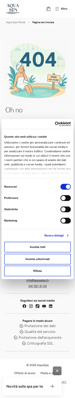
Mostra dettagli (54, 235)
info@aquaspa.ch (37, 280)
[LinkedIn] (50, 306)
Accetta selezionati (37, 259)
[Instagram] (31, 306)
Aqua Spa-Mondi (15, 22)
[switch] (65, 198)
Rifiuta (37, 270)
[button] (52, 386)
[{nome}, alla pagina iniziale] (17, 9)
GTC (64, 382)
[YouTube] (44, 306)
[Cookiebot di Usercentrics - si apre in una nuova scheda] (55, 124)
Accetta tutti (37, 246)
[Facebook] (24, 306)
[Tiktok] (37, 306)
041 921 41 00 (37, 286)
